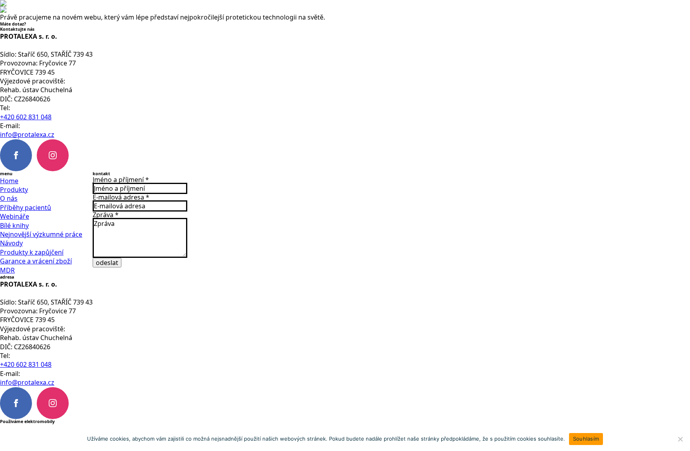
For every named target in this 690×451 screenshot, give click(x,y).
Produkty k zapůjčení (31, 252)
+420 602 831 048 (26, 117)
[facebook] (16, 155)
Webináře (14, 216)
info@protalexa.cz (27, 134)
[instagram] (53, 155)
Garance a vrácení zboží (36, 261)
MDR (7, 270)
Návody (11, 243)
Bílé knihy (14, 225)
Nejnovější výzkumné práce (41, 234)
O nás (9, 198)
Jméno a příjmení (121, 179)
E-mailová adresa (121, 197)
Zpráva (106, 215)
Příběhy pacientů (25, 207)
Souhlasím (586, 438)
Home (9, 180)
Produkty (14, 189)
